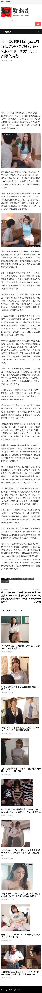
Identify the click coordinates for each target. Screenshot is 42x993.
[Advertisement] (21, 86)
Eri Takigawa (13, 579)
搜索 (11, 20)
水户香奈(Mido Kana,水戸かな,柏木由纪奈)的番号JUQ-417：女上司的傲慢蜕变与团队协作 (20, 853)
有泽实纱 (30, 579)
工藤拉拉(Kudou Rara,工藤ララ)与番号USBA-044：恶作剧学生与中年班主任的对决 (20, 973)
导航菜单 (8, 32)
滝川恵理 (5, 582)
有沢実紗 (22, 579)
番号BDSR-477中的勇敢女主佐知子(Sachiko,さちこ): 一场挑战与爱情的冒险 (20, 728)
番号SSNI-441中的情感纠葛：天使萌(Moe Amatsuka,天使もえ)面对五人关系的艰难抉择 (21, 810)
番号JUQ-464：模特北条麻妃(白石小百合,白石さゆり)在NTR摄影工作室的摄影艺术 (20, 894)
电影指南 (17, 990)
